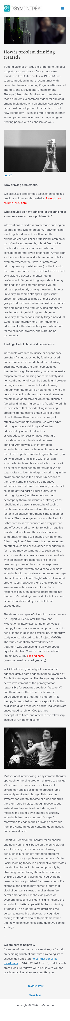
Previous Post (35, 986)
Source (8, 175)
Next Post (35, 995)
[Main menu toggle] (62, 8)
